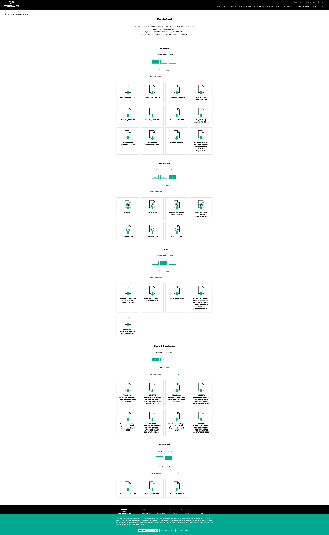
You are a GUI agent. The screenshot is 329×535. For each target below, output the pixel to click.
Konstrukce (187, 513)
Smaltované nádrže (145, 513)
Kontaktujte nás (318, 6)
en (172, 61)
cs (163, 61)
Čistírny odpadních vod (175, 513)
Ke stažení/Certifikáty (302, 6)
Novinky (225, 6)
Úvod (218, 6)
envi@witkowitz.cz (310, 2)
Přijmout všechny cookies (148, 530)
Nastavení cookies (167, 530)
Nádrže (233, 6)
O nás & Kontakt (288, 6)
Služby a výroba (259, 6)
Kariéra (278, 6)
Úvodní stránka (9, 14)
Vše (155, 61)
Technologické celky (245, 6)
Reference (270, 6)
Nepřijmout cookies (183, 530)
